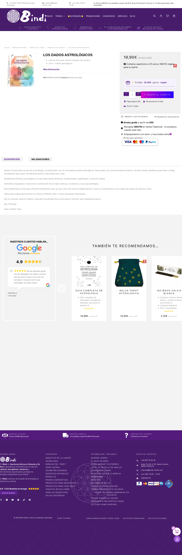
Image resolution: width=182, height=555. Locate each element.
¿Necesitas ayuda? (141, 434)
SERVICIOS (122, 16)
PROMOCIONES (93, 16)
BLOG (132, 16)
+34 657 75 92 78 (16, 3)
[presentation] (61, 288)
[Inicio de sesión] (161, 16)
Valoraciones (40, 159)
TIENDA (58, 16)
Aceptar (128, 551)
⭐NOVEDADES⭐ (75, 16)
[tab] (12, 159)
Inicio (7, 47)
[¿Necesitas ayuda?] (126, 435)
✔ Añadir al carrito (157, 95)
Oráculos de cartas (56, 47)
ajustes (112, 552)
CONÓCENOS (109, 16)
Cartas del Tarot (37, 47)
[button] (8, 514)
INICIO (50, 16)
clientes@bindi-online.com (50, 4)
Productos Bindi (19, 47)
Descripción (12, 159)
